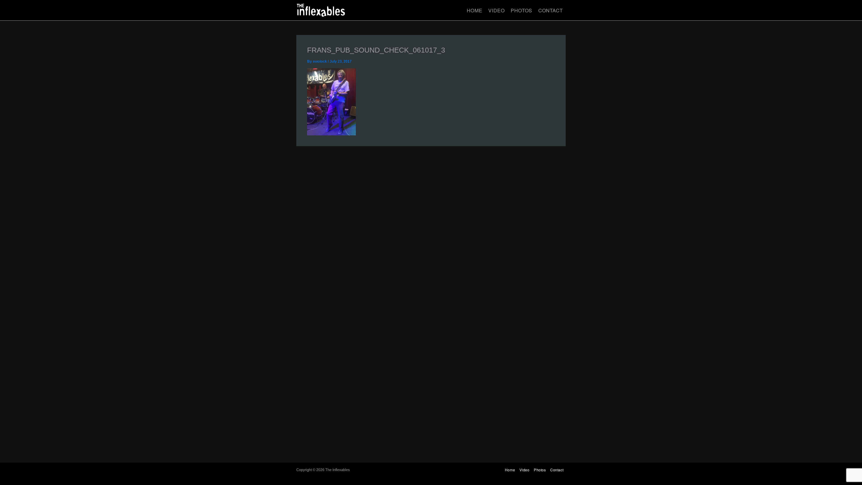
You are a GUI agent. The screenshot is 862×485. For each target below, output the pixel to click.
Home (474, 10)
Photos (521, 10)
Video (496, 10)
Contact (550, 10)
